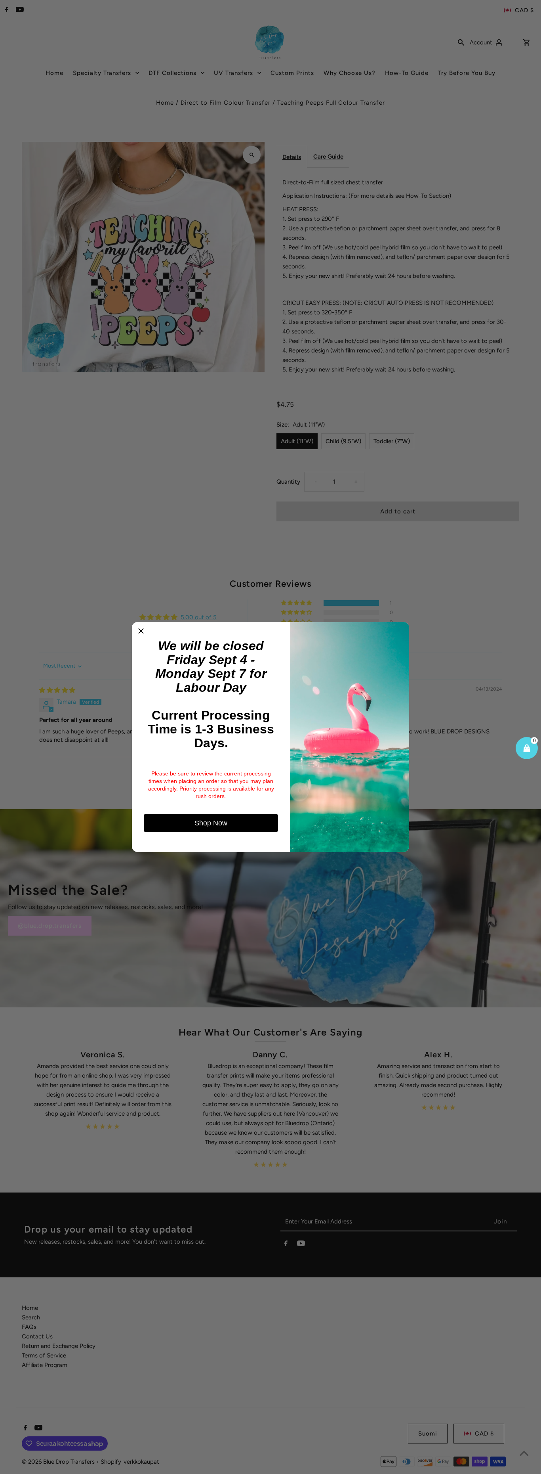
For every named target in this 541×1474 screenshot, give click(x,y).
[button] (141, 631)
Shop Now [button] (210, 823)
